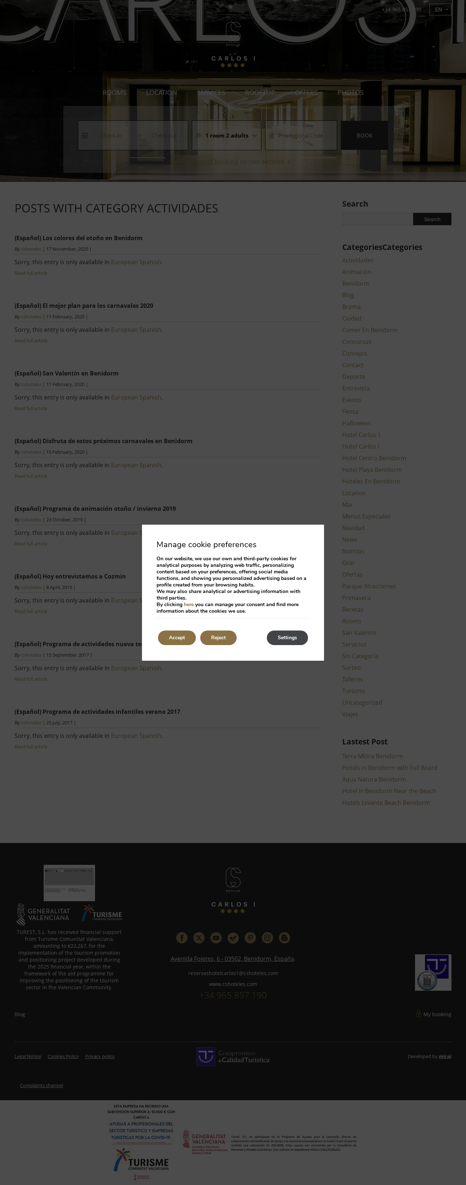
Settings (287, 637)
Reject (218, 637)
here (189, 604)
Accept (177, 637)
